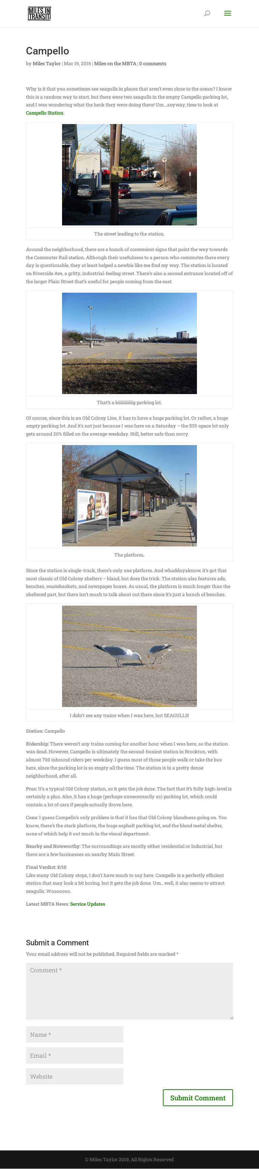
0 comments (152, 63)
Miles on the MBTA (115, 63)
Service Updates (87, 904)
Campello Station (44, 112)
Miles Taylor (47, 63)
